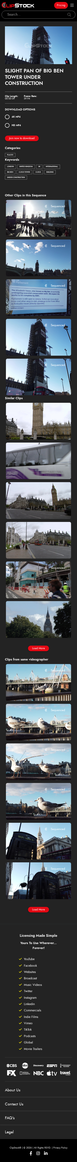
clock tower (24, 172)
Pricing (61, 5)
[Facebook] (31, 1153)
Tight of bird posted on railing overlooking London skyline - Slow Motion (33, 692)
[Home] (18, 5)
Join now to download (22, 138)
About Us (12, 1090)
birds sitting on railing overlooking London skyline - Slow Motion (33, 771)
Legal (9, 1132)
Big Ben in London (25, 431)
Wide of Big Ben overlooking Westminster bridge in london (33, 268)
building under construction (31, 590)
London (10, 166)
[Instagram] (38, 1153)
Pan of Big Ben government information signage (33, 307)
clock (38, 172)
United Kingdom (26, 166)
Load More (38, 648)
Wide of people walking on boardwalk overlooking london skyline (33, 228)
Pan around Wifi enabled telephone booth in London (33, 890)
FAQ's (10, 1118)
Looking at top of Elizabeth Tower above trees (33, 629)
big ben (10, 172)
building (50, 172)
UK (39, 166)
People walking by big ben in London (33, 510)
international (52, 166)
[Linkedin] (46, 1153)
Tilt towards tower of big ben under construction (33, 347)
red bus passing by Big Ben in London (33, 550)
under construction (16, 177)
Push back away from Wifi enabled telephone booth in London (33, 851)
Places (10, 155)
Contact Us (14, 1104)
